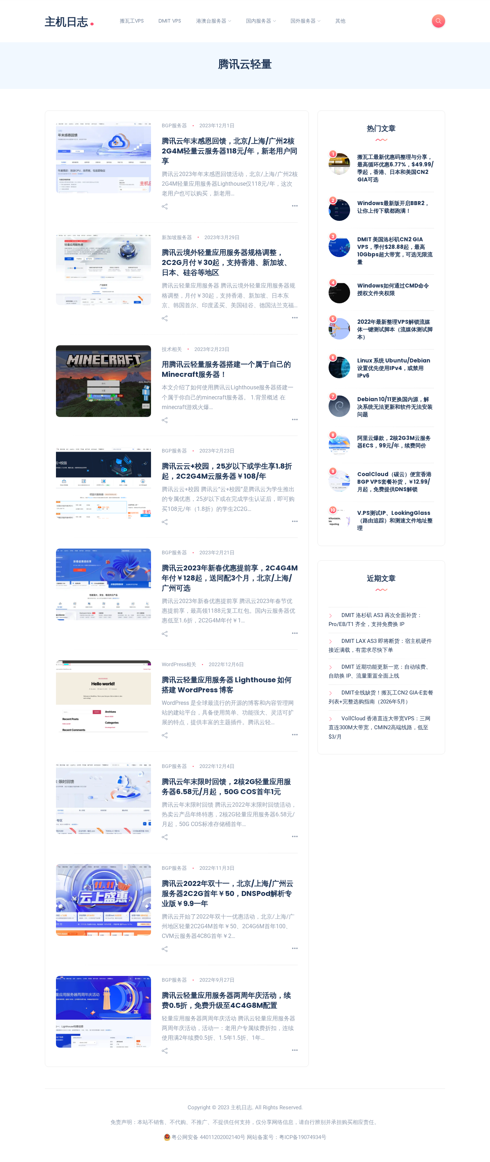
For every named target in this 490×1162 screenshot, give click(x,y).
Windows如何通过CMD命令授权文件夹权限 (393, 289)
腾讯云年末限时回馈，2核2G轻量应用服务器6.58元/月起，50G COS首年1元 (226, 787)
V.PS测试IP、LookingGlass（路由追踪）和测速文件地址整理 (395, 520)
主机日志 (69, 21)
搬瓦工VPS (132, 20)
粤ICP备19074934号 (302, 1137)
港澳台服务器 (211, 20)
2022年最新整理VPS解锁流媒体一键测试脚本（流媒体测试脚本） (395, 329)
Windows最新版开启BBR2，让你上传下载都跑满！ (393, 206)
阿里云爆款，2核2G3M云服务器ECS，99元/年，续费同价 (394, 441)
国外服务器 (303, 20)
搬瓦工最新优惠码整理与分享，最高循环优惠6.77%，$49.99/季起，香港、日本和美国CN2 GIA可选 (395, 168)
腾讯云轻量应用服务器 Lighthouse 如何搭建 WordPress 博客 (227, 685)
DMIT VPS (170, 20)
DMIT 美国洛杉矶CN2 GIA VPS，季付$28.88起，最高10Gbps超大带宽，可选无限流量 (395, 251)
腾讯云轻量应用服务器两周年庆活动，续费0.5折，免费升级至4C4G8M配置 (226, 1000)
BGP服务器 (174, 125)
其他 (340, 20)
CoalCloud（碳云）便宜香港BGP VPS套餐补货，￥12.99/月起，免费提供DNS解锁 (394, 481)
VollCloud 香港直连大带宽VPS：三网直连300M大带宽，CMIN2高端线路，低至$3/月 (379, 727)
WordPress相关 (179, 664)
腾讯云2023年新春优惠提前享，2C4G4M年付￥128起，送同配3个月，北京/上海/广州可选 (230, 578)
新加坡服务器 (177, 237)
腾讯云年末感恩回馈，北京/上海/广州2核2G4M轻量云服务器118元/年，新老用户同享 (229, 151)
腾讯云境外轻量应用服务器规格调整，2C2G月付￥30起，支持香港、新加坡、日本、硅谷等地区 (226, 262)
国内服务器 (258, 20)
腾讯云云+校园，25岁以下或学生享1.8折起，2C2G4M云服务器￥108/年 (227, 471)
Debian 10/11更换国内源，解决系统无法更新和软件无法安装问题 (395, 406)
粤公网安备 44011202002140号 (208, 1137)
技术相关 (172, 349)
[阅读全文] (295, 206)
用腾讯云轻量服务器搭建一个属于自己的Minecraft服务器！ (226, 369)
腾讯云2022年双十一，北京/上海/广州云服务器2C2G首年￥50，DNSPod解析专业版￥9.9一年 (227, 893)
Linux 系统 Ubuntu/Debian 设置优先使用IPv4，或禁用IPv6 (393, 368)
